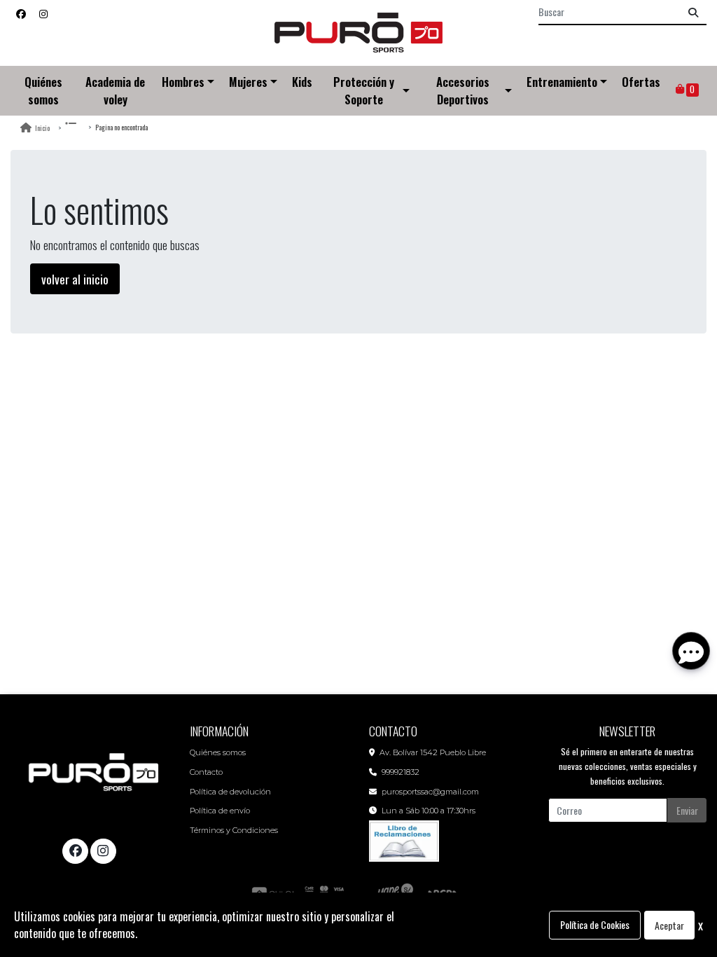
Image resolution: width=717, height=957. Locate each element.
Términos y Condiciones (234, 830)
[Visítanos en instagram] (103, 851)
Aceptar (669, 925)
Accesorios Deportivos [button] (462, 90)
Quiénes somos (43, 90)
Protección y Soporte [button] (363, 90)
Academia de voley (115, 90)
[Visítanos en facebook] (75, 851)
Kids (302, 81)
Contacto (206, 772)
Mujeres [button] (248, 81)
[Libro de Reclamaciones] (404, 839)
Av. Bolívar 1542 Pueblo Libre (433, 752)
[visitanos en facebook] (21, 13)
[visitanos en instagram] (43, 13)
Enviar (687, 810)
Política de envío (220, 810)
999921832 (400, 772)
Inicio (42, 128)
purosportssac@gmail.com (430, 792)
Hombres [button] (183, 81)
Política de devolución (230, 792)
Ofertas (641, 81)
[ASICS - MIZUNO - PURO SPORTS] (358, 33)
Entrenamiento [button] (562, 81)
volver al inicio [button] (75, 279)
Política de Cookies (594, 924)
